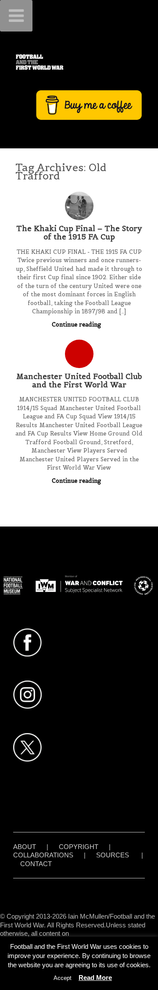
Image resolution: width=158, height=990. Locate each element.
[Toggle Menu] (16, 16)
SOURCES (112, 855)
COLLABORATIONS (43, 855)
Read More (95, 977)
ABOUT (24, 846)
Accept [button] (63, 978)
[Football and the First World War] (79, 62)
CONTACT (36, 863)
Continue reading (77, 324)
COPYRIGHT (78, 846)
